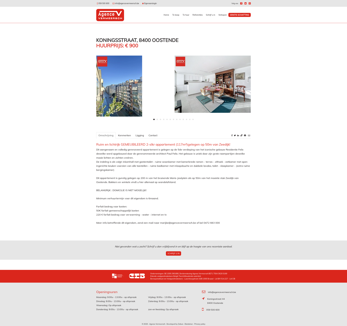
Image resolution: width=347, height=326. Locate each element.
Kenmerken (124, 135)
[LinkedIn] (245, 3)
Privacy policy (199, 324)
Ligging (140, 135)
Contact (153, 135)
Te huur (186, 15)
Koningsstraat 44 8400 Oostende (216, 301)
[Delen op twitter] (235, 135)
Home (166, 15)
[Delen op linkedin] (238, 135)
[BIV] (120, 276)
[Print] (245, 135)
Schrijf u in (210, 15)
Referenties (197, 15)
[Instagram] (250, 3)
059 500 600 (213, 309)
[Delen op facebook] (232, 135)
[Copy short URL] (241, 135)
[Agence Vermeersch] (110, 14)
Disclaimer (189, 324)
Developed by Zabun (175, 324)
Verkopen (222, 15)
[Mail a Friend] (249, 135)
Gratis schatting (239, 15)
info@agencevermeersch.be (222, 292)
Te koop (175, 15)
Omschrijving (105, 135)
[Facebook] (241, 3)
